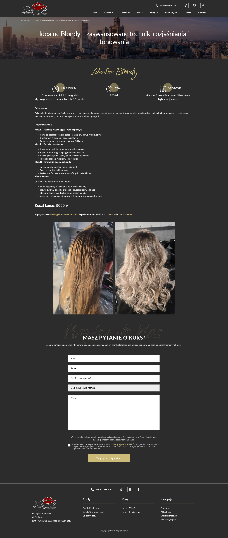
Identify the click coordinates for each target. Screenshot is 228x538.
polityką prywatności (120, 444)
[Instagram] (194, 5)
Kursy (152, 12)
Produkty (169, 12)
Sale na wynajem (168, 519)
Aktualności (166, 512)
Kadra (139, 12)
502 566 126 (110, 214)
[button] (108, 12)
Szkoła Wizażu (89, 515)
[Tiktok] (186, 5)
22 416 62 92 (126, 214)
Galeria (187, 12)
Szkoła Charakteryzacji (93, 512)
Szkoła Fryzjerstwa (91, 508)
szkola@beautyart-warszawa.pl (65, 214)
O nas (94, 12)
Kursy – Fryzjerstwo (131, 512)
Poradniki (165, 508)
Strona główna (26, 21)
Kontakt (202, 12)
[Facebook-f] (203, 5)
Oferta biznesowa (169, 515)
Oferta (124, 12)
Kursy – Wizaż (128, 508)
